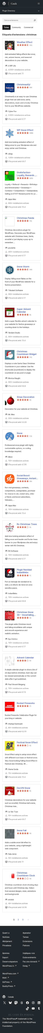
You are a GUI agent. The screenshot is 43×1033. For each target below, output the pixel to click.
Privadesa (6, 945)
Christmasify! (23, 84)
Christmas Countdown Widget (27, 352)
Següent (28, 919)
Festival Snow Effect (27, 742)
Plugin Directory (8, 11)
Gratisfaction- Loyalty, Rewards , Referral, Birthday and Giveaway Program (26, 174)
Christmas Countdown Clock (26, 874)
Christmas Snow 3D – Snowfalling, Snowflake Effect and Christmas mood (27, 613)
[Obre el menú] (39, 3)
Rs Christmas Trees (27, 524)
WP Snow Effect (25, 130)
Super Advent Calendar (24, 310)
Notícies (6, 937)
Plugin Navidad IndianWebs (24, 571)
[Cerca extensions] (34, 20)
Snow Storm (23, 266)
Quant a (5, 933)
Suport (5, 957)
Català (11, 997)
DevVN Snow (23, 788)
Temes (26, 937)
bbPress (7, 982)
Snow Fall (21, 830)
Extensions (27, 941)
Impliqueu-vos (29, 953)
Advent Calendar (25, 657)
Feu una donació (31, 961)
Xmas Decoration (25, 397)
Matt (5, 978)
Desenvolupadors (10, 961)
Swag (26, 966)
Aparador (27, 933)
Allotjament (7, 941)
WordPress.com (10, 973)
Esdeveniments (29, 957)
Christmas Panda (25, 218)
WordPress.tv (9, 966)
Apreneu (5, 953)
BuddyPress (8, 986)
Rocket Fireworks (26, 703)
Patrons (26, 945)
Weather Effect (24, 42)
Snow (19, 433)
